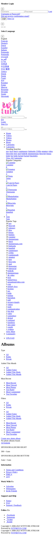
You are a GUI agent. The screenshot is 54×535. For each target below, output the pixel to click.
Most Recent (11, 383)
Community (10, 334)
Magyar (4, 87)
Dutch (3, 45)
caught (10, 327)
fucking (11, 289)
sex (9, 291)
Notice (8, 501)
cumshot (12, 237)
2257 (8, 477)
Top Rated (10, 390)
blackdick (34, 156)
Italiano (4, 50)
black (16, 151)
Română (4, 83)
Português (5, 52)
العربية (4, 59)
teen (15, 154)
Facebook (10, 515)
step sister (11, 325)
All (7, 355)
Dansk (3, 74)
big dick (11, 311)
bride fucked (18, 156)
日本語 (4, 64)
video (50, 151)
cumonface (12, 316)
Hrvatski (4, 92)
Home (8, 133)
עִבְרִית (3, 61)
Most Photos (11, 387)
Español (4, 48)
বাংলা (2, 80)
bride (8, 156)
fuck (11, 151)
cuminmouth (13, 255)
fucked (26, 156)
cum (9, 284)
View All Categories (14, 158)
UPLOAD (10, 338)
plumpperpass (33, 154)
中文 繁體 (5, 69)
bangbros (11, 323)
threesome (13, 266)
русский (4, 57)
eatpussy (12, 228)
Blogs (8, 142)
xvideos (11, 329)
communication (14, 309)
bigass (48, 154)
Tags (8, 217)
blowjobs (9, 154)
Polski (3, 85)
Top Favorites (11, 394)
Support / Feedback (13, 505)
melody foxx (13, 286)
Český (3, 78)
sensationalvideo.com (16, 282)
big (12, 156)
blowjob (42, 154)
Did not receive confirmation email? (15, 16)
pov (7, 151)
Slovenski (5, 96)
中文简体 (5, 66)
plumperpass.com (15, 244)
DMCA (9, 474)
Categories (10, 145)
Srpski (3, 94)
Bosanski (4, 89)
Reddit (9, 522)
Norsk (3, 76)
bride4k (24, 154)
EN (2, 120)
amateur (45, 151)
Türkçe (4, 71)
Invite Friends (11, 491)
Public (8, 357)
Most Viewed (11, 385)
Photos (8, 140)
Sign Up (10, 19)
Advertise (10, 486)
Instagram (10, 517)
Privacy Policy (12, 472)
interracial (12, 268)
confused (11, 320)
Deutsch (4, 43)
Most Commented (13, 392)
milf (9, 300)
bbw (10, 230)
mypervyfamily (14, 302)
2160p (38, 151)
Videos (9, 136)
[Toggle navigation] (2, 127)
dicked (10, 318)
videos (10, 304)
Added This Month (13, 374)
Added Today (11, 370)
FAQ (8, 503)
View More (10, 332)
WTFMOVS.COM (18, 528)
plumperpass (13, 239)
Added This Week (13, 372)
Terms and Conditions (14, 470)
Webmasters (11, 489)
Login (4, 19)
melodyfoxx (12, 280)
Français (4, 41)
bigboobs (32, 151)
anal (19, 154)
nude (9, 307)
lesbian (10, 295)
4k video (11, 275)
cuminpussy (23, 151)
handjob (12, 248)
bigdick (11, 235)
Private (9, 359)
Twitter (9, 519)
